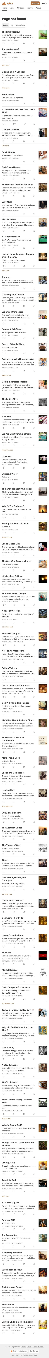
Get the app (34, 1351)
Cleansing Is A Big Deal (13, 72)
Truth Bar (6, 952)
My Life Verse (9, 219)
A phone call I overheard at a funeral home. (17, 53)
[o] (43, 1102)
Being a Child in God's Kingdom (17, 1322)
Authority (7, 277)
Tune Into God (9, 1180)
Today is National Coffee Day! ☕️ (18, 1010)
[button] (4, 8)
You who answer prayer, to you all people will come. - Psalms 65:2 (19, 1291)
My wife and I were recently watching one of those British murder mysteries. (18, 281)
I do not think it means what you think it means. (18, 255)
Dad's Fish (7, 456)
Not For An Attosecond (13, 651)
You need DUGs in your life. (13, 883)
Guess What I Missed (12, 900)
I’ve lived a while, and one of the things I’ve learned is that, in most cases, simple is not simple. (18, 637)
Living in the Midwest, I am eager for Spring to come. (17, 438)
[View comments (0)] (13, 43)
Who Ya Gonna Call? (12, 1125)
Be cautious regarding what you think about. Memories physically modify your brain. (18, 974)
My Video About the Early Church (18, 720)
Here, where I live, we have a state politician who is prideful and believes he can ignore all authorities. (18, 655)
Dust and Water (9, 474)
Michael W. (6, 526)
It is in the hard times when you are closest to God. (16, 707)
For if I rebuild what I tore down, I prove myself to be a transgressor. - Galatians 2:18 (18, 1207)
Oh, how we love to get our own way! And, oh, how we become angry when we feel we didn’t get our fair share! (17, 493)
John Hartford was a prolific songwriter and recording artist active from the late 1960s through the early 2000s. (18, 1184)
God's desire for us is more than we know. (16, 510)
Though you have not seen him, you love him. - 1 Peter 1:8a (18, 1167)
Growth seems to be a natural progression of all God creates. (14, 460)
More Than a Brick (11, 758)
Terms (29, 1347)
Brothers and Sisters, (10, 347)
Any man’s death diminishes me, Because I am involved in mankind (16, 316)
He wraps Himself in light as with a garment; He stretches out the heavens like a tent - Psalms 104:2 (18, 386)
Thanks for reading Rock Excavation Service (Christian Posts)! (16, 991)
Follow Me (6, 477)
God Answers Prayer (12, 1287)
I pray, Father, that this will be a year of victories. (18, 615)
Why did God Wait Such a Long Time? (17, 1028)
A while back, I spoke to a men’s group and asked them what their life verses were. (18, 223)
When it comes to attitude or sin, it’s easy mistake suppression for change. (18, 597)
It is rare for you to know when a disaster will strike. (19, 1129)
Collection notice (38, 1347)
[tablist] (14, 25)
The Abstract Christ (12, 828)
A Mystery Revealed (12, 1252)
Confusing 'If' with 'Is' (12, 918)
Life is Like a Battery (12, 576)
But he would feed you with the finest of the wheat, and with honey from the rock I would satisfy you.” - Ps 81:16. (18, 939)
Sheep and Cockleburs (13, 773)
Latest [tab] (5, 25)
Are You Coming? (10, 49)
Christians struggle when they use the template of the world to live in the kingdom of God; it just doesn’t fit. (17, 1051)
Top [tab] (12, 25)
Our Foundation (9, 1235)
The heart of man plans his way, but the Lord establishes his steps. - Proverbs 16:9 (18, 864)
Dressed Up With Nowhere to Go (18, 359)
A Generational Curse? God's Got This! (18, 110)
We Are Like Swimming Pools (16, 434)
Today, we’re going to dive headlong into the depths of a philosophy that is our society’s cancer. (18, 1086)
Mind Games (8, 1304)
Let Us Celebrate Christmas (16, 685)
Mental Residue (9, 970)
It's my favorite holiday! (11, 816)
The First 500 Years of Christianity (13, 739)
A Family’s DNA (8, 1223)
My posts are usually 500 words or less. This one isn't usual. (18, 744)
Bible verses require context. (13, 260)
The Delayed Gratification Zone (17, 184)
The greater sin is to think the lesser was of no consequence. (18, 1308)
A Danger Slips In (10, 1203)
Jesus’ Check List (11, 544)
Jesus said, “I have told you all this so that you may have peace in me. (19, 1069)
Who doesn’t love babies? (12, 155)
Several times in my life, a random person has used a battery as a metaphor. (19, 580)
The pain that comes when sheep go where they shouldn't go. (16, 777)
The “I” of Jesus (9, 1082)
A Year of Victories (11, 611)
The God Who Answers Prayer (17, 561)
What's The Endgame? (13, 506)
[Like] (3, 43)
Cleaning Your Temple (13, 294)
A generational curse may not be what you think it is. (17, 116)
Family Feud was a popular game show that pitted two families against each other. (18, 1149)
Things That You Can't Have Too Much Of (18, 1144)
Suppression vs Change (14, 593)
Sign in (44, 3)
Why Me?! (7, 202)
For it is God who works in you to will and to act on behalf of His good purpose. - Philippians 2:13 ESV (17, 957)
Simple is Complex (11, 633)
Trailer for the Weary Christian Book (17, 1101)
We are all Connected (12, 312)
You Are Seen (8, 94)
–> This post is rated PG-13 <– (14, 332)
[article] (24, 37)
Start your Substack (20, 1351)
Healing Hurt (8, 790)
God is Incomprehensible (14, 382)
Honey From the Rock (12, 935)
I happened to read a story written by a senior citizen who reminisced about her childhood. (18, 363)
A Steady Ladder (10, 1065)
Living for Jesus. (8, 761)
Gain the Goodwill (11, 129)
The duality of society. (11, 848)
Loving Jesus (8, 1163)
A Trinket (6, 416)
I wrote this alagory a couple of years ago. (17, 1106)
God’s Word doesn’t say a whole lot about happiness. (16, 241)
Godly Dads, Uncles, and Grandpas (14, 879)
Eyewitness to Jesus (12, 1270)
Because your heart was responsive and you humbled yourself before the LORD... (18, 298)
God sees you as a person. (12, 97)
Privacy (24, 1347)
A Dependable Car (11, 236)
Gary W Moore (13, 40)
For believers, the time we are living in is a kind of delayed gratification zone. (18, 189)
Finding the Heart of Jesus (15, 523)
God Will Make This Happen (15, 703)
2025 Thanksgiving (12, 813)
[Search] (44, 25)
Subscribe (35, 3)
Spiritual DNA (8, 1220)
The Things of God (11, 845)
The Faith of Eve (10, 399)
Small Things (8, 152)
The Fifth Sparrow (11, 32)
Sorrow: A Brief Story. (12, 329)
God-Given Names (11, 167)
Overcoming (8, 1047)
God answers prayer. (10, 564)
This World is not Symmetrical (17, 489)
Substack (15, 1355)
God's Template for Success (16, 987)
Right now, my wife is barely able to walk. (16, 1239)
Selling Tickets (9, 668)
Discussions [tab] (20, 25)
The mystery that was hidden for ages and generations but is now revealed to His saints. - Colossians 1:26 (18, 1256)
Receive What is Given (13, 344)
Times (5, 860)
